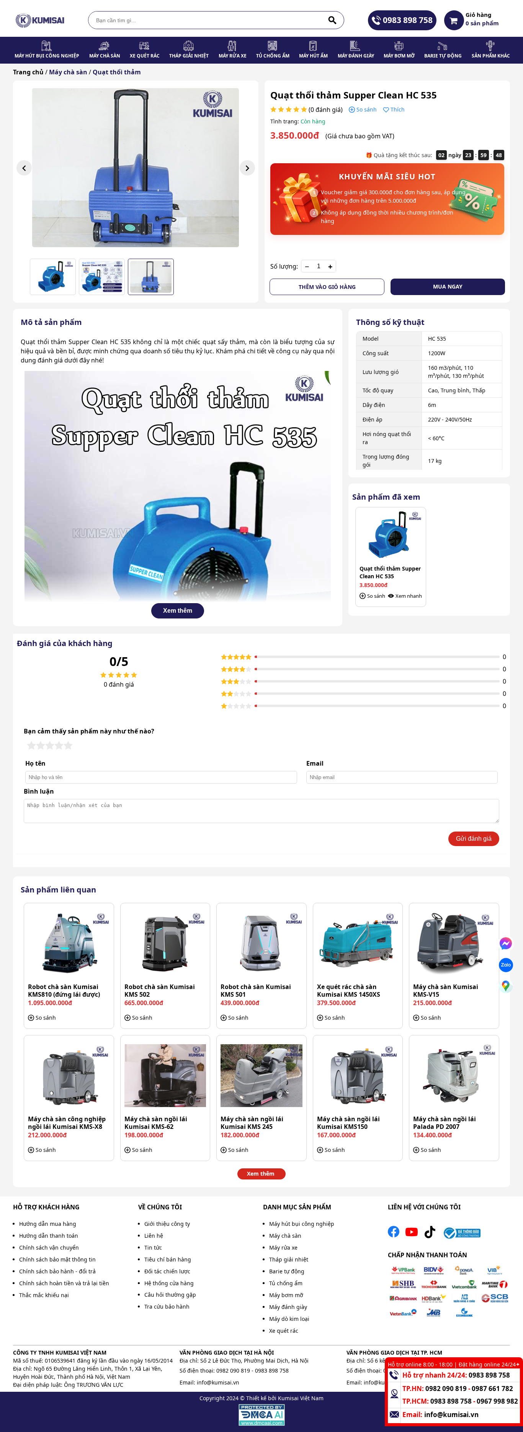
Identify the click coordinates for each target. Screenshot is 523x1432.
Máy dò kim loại (289, 1318)
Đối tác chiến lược (167, 1271)
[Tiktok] (430, 1234)
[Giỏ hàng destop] (454, 20)
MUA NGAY (448, 286)
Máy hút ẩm (313, 55)
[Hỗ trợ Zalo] (506, 965)
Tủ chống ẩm (272, 55)
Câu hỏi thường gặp (170, 1294)
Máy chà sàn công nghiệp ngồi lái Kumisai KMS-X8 (67, 1122)
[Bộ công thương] (461, 1234)
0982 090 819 (233, 1370)
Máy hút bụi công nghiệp (47, 55)
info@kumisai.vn (218, 1382)
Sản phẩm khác (491, 55)
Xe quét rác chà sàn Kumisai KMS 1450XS (348, 990)
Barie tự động (443, 55)
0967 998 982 (497, 1401)
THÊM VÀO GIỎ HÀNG (327, 286)
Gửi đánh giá (474, 838)
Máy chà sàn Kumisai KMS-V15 (445, 990)
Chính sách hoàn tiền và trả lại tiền (64, 1283)
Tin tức (153, 1247)
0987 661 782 (492, 1388)
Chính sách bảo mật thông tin (57, 1259)
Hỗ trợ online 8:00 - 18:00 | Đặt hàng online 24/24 (452, 1364)
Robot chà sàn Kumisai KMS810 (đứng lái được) (64, 990)
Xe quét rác (145, 55)
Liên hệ (153, 1235)
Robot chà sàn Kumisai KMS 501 (256, 990)
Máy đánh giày (356, 55)
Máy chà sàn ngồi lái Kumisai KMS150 (348, 1122)
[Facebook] (393, 1234)
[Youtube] (411, 1234)
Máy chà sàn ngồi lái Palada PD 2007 (444, 1122)
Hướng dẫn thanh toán (48, 1235)
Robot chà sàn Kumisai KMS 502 (159, 990)
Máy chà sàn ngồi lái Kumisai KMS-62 (155, 1122)
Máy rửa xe (233, 55)
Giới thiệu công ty (167, 1223)
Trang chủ (28, 72)
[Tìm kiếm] (332, 20)
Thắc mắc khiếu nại (44, 1295)
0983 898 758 (408, 20)
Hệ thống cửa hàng (169, 1283)
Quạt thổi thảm (117, 72)
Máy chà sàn (104, 55)
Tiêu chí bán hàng (167, 1259)
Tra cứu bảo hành (167, 1306)
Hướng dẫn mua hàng (47, 1223)
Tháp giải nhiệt (189, 55)
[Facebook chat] (506, 943)
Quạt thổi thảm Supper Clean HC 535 (390, 572)
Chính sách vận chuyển (49, 1247)
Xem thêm (177, 610)
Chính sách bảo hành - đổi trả (57, 1271)
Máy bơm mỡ (399, 55)
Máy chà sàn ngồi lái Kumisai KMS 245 (252, 1122)
